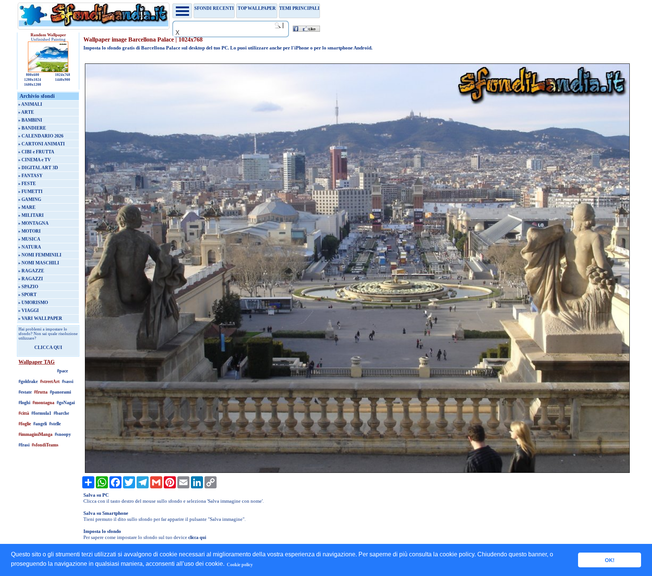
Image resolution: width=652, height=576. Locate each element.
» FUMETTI (30, 191)
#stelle (55, 423)
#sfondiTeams (45, 445)
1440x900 (62, 80)
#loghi (24, 402)
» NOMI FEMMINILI (40, 255)
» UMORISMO (33, 302)
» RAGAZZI (30, 278)
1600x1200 (32, 84)
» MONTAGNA (33, 223)
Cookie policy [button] (240, 564)
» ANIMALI (30, 104)
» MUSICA (29, 239)
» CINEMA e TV (34, 159)
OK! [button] (610, 560)
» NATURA (29, 247)
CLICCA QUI (48, 347)
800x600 (32, 75)
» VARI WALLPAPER (40, 318)
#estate (25, 392)
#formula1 (41, 413)
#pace (62, 371)
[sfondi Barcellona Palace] (357, 471)
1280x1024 (32, 80)
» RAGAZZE (31, 270)
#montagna (43, 402)
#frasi (23, 445)
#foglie (24, 423)
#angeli (40, 423)
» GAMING (29, 199)
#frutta (41, 392)
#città (23, 413)
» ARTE (26, 112)
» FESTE (27, 183)
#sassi (67, 381)
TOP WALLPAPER (257, 8)
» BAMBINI (30, 120)
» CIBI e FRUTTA (36, 151)
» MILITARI (31, 215)
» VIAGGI (28, 310)
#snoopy (63, 434)
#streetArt (50, 381)
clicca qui (197, 537)
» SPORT (27, 294)
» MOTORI (29, 231)
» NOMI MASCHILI (38, 263)
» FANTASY (30, 175)
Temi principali (299, 8)
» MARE (26, 207)
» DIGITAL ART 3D (38, 167)
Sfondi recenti (214, 8)
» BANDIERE (32, 128)
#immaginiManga (35, 434)
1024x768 (62, 75)
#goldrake (28, 381)
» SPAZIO (28, 286)
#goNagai (66, 402)
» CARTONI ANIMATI (41, 144)
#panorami (60, 392)
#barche (61, 413)
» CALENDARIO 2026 (40, 136)
